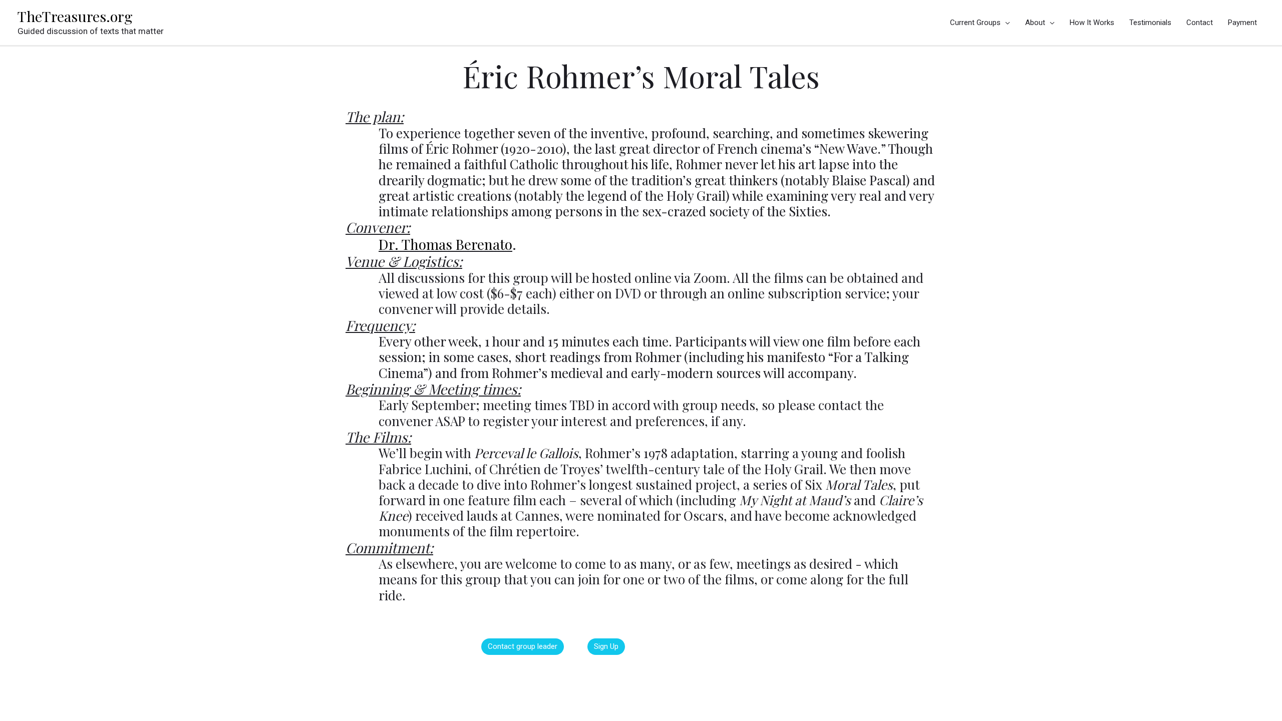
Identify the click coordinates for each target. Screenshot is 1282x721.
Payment (1242, 22)
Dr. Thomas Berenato (445, 244)
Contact (1199, 22)
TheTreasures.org (75, 16)
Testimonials (1150, 22)
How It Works (1092, 22)
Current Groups (975, 22)
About (1035, 22)
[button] (522, 646)
